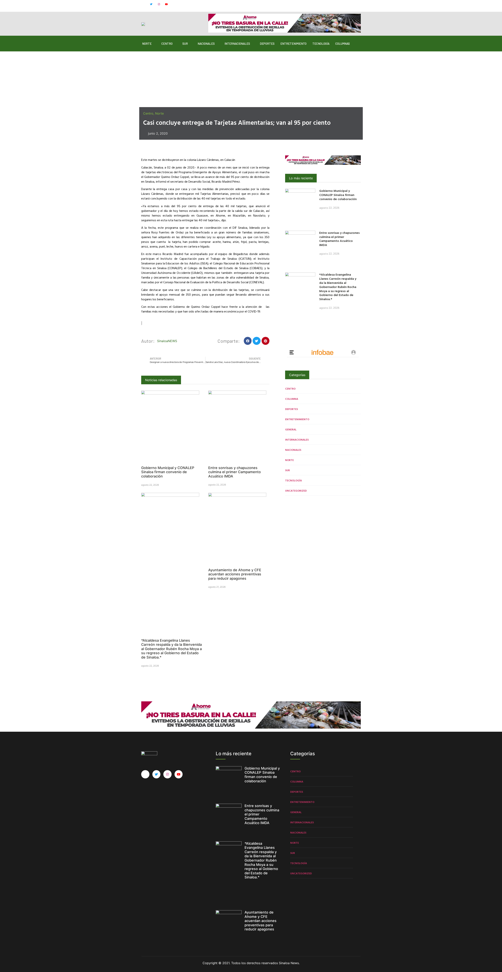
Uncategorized (296, 490)
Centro (167, 43)
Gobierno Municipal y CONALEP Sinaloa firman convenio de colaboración (167, 472)
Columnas (342, 43)
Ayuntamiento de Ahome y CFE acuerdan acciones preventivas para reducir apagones (234, 574)
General (290, 429)
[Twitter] (151, 4)
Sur (185, 43)
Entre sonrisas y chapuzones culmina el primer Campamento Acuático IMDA (234, 472)
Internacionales (237, 43)
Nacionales (206, 43)
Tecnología (320, 43)
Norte (147, 43)
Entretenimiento (293, 43)
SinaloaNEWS (167, 341)
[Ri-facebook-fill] (143, 4)
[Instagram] (158, 4)
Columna (291, 399)
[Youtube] (166, 4)
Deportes (267, 43)
